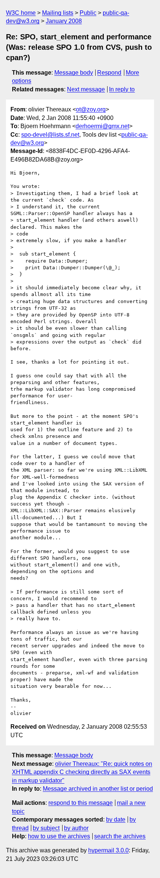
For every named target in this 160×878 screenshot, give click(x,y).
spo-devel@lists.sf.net (50, 134)
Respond (109, 72)
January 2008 (64, 21)
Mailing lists (57, 13)
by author (76, 828)
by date (115, 819)
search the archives (119, 836)
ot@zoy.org (91, 109)
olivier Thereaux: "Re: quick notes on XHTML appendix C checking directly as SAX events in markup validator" (82, 772)
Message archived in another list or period (98, 789)
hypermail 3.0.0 (108, 850)
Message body (73, 72)
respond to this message (80, 803)
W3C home (21, 13)
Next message (86, 89)
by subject (46, 828)
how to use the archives (59, 836)
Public (88, 13)
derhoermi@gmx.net (102, 126)
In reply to (122, 89)
